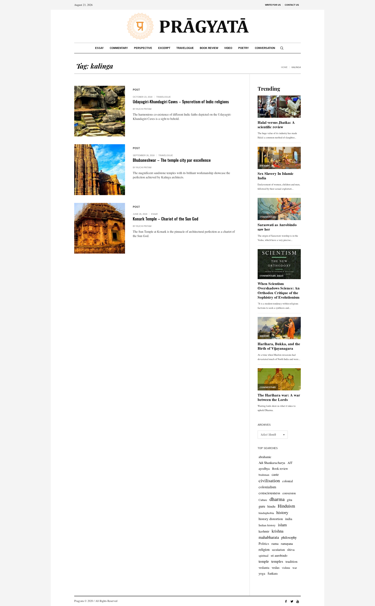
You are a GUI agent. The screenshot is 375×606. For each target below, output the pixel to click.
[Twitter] (291, 601)
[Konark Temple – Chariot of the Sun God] (99, 228)
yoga (262, 573)
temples (277, 561)
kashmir (264, 531)
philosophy (289, 537)
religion (264, 549)
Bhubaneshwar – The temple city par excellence (172, 160)
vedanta (264, 567)
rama (275, 543)
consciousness (269, 492)
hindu (271, 506)
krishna (277, 531)
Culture (263, 500)
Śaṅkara (273, 573)
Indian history (267, 525)
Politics (264, 543)
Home (284, 67)
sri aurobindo (279, 555)
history (282, 512)
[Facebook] (286, 601)
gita (289, 499)
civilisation (269, 480)
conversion (289, 493)
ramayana (287, 543)
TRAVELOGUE (163, 97)
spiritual (263, 555)
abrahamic (265, 457)
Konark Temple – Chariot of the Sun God (165, 219)
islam (282, 524)
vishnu (286, 567)
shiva (291, 549)
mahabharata (269, 537)
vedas (275, 567)
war (294, 568)
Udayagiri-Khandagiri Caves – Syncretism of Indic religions (181, 101)
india (288, 518)
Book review (280, 468)
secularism (278, 550)
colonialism (267, 486)
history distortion (271, 518)
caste (275, 474)
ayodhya (264, 468)
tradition (291, 561)
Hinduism (286, 506)
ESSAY (154, 214)
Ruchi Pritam (143, 109)
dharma (277, 499)
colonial (287, 481)
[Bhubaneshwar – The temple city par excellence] (99, 169)
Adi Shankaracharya (272, 462)
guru (262, 506)
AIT (290, 463)
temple (264, 561)
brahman (264, 475)
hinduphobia (266, 513)
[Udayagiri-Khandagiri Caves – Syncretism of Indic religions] (99, 111)
